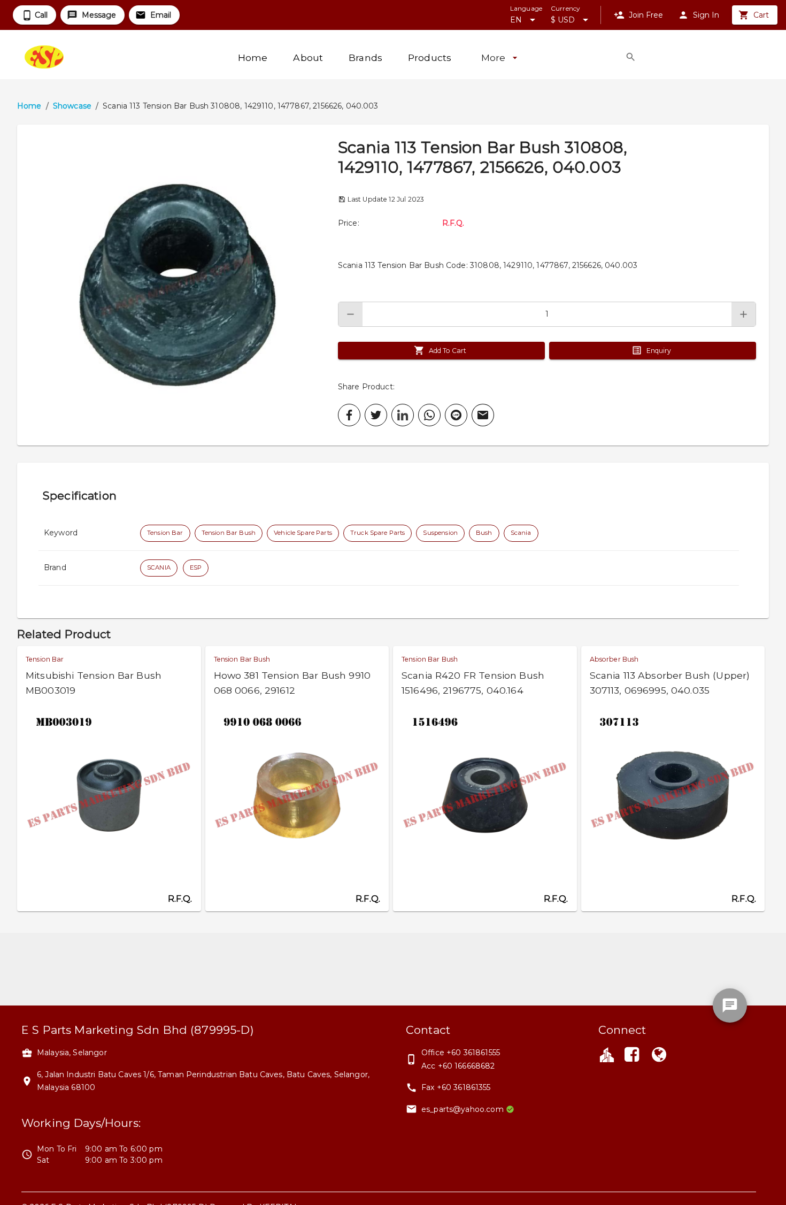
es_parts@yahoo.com (462, 1109)
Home (29, 106)
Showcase (72, 106)
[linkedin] (402, 415)
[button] (177, 285)
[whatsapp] (429, 415)
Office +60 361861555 (460, 1052)
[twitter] (376, 415)
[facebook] (349, 415)
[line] (456, 415)
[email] (483, 415)
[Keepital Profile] (606, 1054)
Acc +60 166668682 (458, 1066)
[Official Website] (659, 1056)
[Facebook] (632, 1056)
